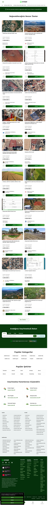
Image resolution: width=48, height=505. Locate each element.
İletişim (28, 475)
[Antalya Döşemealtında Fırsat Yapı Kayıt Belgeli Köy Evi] (34, 293)
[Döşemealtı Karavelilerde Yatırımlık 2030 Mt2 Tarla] (12, 85)
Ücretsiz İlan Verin (36, 466)
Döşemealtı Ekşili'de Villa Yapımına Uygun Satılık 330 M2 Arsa (12, 301)
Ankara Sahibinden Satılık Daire (6, 448)
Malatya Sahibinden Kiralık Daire (28, 442)
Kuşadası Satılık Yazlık (18, 428)
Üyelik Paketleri (35, 469)
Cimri (44, 496)
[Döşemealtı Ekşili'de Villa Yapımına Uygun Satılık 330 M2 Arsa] (12, 293)
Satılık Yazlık (5, 425)
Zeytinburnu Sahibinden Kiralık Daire (41, 450)
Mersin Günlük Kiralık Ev (41, 429)
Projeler (31, 358)
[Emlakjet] (5, 460)
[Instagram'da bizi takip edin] (3, 463)
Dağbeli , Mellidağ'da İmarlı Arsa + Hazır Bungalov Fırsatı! (11, 123)
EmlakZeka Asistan (36, 472)
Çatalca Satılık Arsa (17, 423)
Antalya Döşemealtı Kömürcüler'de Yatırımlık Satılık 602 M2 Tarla (34, 64)
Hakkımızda (29, 463)
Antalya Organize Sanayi (30, 270)
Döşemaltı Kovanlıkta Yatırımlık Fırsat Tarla (12, 63)
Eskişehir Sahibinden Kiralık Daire (40, 441)
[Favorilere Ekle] (4, 47)
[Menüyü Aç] (3, 2)
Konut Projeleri (5, 426)
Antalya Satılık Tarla (8, 5)
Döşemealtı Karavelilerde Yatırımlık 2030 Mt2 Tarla (12, 93)
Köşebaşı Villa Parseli (29, 152)
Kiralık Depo (27, 423)
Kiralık (9, 333)
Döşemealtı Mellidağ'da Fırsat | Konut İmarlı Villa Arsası (34, 212)
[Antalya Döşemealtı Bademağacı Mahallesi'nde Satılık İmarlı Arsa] (12, 145)
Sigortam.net (29, 496)
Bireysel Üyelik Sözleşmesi (42, 466)
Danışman (21, 333)
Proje (15, 333)
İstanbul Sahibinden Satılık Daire (17, 444)
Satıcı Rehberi (22, 466)
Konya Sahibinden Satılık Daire (18, 441)
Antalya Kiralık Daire (40, 415)
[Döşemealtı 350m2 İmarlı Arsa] (12, 204)
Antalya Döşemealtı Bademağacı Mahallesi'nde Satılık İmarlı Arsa (10, 153)
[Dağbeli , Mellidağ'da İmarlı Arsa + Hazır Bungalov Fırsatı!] (12, 115)
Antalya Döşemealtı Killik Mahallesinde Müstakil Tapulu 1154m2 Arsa (11, 242)
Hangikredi (40, 496)
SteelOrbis (38, 498)
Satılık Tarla (5, 423)
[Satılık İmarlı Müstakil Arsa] (34, 85)
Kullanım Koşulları (41, 462)
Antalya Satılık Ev (17, 420)
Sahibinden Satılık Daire (7, 440)
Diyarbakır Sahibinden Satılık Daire (6, 442)
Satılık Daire (24, 355)
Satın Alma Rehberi (22, 464)
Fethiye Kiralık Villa (40, 432)
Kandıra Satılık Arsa (17, 425)
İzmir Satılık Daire (17, 418)
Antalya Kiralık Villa (40, 434)
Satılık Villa (40, 355)
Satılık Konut (7, 355)
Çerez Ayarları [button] (41, 475)
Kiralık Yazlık (27, 421)
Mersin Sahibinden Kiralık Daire (41, 444)
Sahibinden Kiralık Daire (29, 440)
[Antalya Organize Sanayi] (34, 263)
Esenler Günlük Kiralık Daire (40, 427)
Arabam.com (34, 496)
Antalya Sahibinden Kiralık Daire (28, 451)
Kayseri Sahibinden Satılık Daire (6, 451)
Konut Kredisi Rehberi (22, 472)
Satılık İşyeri (15, 358)
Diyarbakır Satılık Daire (7, 430)
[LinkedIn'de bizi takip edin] (12, 463)
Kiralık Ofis (27, 426)
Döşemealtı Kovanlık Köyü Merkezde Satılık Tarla (34, 182)
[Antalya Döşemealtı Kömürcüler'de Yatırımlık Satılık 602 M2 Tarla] (34, 56)
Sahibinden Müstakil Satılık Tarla (10, 33)
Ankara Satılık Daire (6, 428)
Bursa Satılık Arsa (17, 426)
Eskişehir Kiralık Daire (40, 418)
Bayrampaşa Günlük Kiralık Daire (40, 421)
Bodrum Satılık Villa (17, 430)
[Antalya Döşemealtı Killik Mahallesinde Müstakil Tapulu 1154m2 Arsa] (12, 234)
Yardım (28, 477)
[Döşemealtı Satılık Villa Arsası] (34, 234)
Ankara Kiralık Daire (28, 428)
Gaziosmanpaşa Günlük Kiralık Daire (41, 424)
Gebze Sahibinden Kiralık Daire (41, 453)
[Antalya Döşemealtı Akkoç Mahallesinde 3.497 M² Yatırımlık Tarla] (34, 26)
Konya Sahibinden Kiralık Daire (29, 448)
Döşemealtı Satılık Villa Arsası (31, 241)
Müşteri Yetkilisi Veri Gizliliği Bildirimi (42, 485)
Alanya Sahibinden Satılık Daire (17, 450)
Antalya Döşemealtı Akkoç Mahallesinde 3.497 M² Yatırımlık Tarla (33, 34)
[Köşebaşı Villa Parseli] (34, 145)
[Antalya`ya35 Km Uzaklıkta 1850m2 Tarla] (12, 174)
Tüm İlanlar (23, 319)
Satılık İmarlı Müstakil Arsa (30, 92)
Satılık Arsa (7, 358)
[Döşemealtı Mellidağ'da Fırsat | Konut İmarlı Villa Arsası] (34, 204)
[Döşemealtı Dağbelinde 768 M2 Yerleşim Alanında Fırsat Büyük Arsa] (34, 115)
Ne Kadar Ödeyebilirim (22, 475)
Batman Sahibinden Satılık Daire (6, 445)
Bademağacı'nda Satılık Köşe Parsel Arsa (11, 270)
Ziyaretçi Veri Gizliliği (42, 481)
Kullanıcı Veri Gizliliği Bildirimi (42, 478)
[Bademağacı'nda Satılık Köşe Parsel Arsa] (12, 263)
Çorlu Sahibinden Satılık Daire (18, 453)
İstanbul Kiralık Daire (29, 430)
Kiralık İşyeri (24, 358)
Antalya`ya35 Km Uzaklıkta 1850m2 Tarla (12, 181)
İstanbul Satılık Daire (17, 415)
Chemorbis (43, 498)
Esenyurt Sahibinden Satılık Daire (17, 447)
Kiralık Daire (32, 355)
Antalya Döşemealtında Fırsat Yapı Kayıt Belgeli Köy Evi (33, 301)
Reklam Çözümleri (28, 467)
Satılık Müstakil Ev (6, 421)
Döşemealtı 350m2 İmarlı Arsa (9, 211)
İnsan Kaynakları (29, 473)
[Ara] (35, 336)
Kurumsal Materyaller (29, 470)
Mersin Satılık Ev (16, 421)
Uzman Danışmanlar (36, 475)
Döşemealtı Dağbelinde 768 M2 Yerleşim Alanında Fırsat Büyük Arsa (33, 123)
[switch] (41, 336)
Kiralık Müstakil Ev (28, 425)
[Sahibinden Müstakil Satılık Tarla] (12, 26)
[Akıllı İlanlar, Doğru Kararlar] (23, 2)
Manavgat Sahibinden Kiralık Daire (40, 447)
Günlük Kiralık (39, 358)
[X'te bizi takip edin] (9, 463)
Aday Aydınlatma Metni (42, 490)
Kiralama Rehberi (22, 469)
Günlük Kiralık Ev (28, 420)
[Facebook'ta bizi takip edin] (6, 463)
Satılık (4, 333)
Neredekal (33, 498)
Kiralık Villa (27, 418)
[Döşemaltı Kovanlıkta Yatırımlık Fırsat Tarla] (12, 56)
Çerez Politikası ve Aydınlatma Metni (42, 470)
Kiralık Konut (15, 355)
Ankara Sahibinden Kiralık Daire (28, 445)
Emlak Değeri (22, 477)
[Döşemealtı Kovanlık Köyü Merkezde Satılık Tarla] (34, 174)
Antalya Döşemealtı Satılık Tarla (19, 5)
